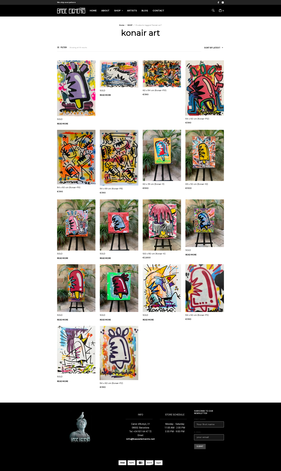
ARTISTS (132, 10)
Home (121, 25)
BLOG (145, 10)
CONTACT (158, 10)
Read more (62, 124)
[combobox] (212, 48)
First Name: (200, 419)
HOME (93, 10)
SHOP (117, 10)
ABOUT (105, 10)
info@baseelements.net (140, 438)
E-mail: (197, 432)
